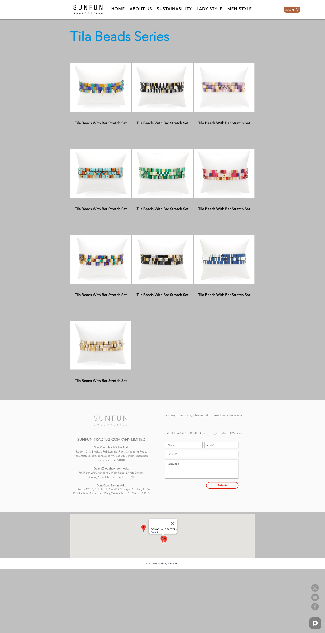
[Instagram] (315, 588)
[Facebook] (315, 606)
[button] (209, 9)
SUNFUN (111, 418)
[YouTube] (315, 597)
